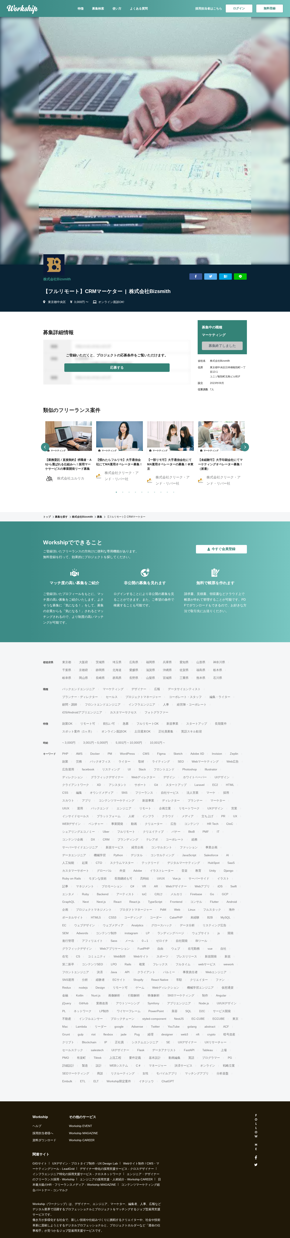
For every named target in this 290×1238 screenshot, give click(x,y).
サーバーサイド (199, 878)
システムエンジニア (145, 1042)
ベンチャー (96, 823)
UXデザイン (215, 808)
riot (93, 1034)
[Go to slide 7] (154, 491)
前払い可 (109, 723)
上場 (224, 1050)
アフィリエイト (92, 940)
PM (110, 753)
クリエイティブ (153, 831)
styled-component (154, 1018)
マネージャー (158, 1065)
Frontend (176, 901)
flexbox (108, 1034)
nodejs (83, 987)
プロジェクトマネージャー (143, 697)
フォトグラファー (156, 712)
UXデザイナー (187, 1042)
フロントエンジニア (75, 972)
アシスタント (118, 784)
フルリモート (126, 831)
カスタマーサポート (75, 870)
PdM (163, 909)
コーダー (156, 917)
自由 (160, 948)
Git (156, 784)
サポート (140, 784)
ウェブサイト (201, 933)
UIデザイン (222, 777)
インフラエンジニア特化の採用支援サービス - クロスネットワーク (76, 1174)
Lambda (81, 1026)
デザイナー (138, 689)
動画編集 (174, 1057)
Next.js (101, 901)
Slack (142, 769)
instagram (131, 933)
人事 (166, 704)
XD (99, 784)
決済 (100, 972)
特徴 (81, 8)
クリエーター (154, 823)
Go (212, 894)
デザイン (169, 777)
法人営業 (192, 792)
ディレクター (171, 800)
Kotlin (79, 995)
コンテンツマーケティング (116, 800)
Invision (217, 753)
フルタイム (183, 964)
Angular (221, 995)
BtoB (191, 831)
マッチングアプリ (197, 1073)
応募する (117, 367)
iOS (220, 886)
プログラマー (211, 1057)
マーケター (217, 800)
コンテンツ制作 (106, 933)
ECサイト (119, 979)
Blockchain (89, 1042)
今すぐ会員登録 (223, 549)
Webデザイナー (176, 886)
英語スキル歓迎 (191, 731)
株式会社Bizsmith (57, 279)
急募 (126, 723)
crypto (211, 1034)
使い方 (117, 8)
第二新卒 (68, 964)
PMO (65, 1057)
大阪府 (83, 662)
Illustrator (211, 769)
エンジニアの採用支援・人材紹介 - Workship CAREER (116, 1179)
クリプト (68, 1042)
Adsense (137, 1026)
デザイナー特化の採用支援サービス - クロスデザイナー (117, 1168)
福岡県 (150, 662)
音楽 (184, 870)
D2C (202, 1011)
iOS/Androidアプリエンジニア (82, 712)
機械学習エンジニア (200, 987)
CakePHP (176, 917)
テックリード (150, 862)
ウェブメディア (113, 925)
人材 (131, 816)
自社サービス (170, 792)
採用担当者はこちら (208, 8)
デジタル (137, 855)
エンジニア (124, 808)
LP (147, 933)
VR (144, 886)
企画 (65, 909)
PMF (206, 831)
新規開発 (211, 956)
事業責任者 (190, 972)
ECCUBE (219, 1018)
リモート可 (87, 723)
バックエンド (100, 808)
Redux (66, 987)
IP (105, 1042)
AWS (79, 753)
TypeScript (155, 901)
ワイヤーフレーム (129, 1011)
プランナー (195, 800)
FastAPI (189, 1050)
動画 (134, 823)
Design (100, 987)
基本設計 (155, 1057)
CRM (106, 839)
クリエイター (199, 979)
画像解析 (114, 995)
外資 (122, 870)
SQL (188, 1011)
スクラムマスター (122, 862)
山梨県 (150, 677)
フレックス (160, 964)
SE (168, 1042)
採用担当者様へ (42, 1133)
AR (156, 886)
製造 (85, 1065)
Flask (140, 1050)
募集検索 (98, 8)
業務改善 (102, 1003)
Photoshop (189, 769)
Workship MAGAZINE (83, 1133)
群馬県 (117, 677)
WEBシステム (119, 1065)
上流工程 (115, 1057)
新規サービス (115, 847)
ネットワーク (83, 1011)
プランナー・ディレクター (80, 697)
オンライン (207, 1065)
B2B (210, 917)
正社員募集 (165, 731)
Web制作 (120, 956)
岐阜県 (66, 677)
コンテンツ (191, 823)
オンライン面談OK (114, 731)
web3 (184, 1034)
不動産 (66, 1018)
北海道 (117, 670)
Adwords (82, 933)
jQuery (66, 1003)
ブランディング (127, 839)
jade (124, 1034)
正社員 (119, 1042)
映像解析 (154, 995)
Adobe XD (197, 753)
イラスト (223, 878)
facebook (88, 769)
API (127, 972)
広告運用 (68, 769)
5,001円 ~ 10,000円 (129, 742)
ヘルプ (36, 1126)
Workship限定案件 (119, 1081)
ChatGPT (168, 1081)
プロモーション (112, 886)
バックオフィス (100, 761)
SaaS (231, 862)
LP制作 (104, 1011)
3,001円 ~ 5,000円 (95, 742)
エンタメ (68, 894)
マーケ (210, 792)
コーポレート (175, 839)
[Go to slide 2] (122, 491)
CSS (65, 792)
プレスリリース (186, 956)
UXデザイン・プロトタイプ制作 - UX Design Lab (85, 1163)
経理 (150, 1034)
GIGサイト (39, 1163)
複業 (142, 964)
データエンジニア (74, 855)
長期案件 (221, 723)
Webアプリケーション (115, 948)
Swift (233, 886)
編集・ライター (220, 697)
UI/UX (161, 878)
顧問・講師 (69, 704)
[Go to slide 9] (166, 491)
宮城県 (167, 677)
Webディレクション (165, 987)
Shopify (138, 979)
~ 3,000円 (68, 742)
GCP (225, 894)
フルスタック (212, 909)
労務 (79, 761)
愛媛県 (133, 670)
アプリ (86, 800)
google (119, 1026)
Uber (106, 831)
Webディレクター (143, 777)
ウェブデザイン (84, 925)
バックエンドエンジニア (78, 689)
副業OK (67, 723)
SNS (124, 792)
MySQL (226, 917)
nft (197, 1034)
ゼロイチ (162, 940)
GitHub (83, 1003)
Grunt (66, 1034)
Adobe (137, 870)
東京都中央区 (57, 302)
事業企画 (211, 847)
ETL (83, 1081)
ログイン (239, 8)
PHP (65, 753)
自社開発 (182, 940)
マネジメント (85, 886)
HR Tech (212, 823)
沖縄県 (167, 670)
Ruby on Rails (71, 878)
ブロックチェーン (122, 1018)
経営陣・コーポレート (192, 704)
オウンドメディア (102, 792)
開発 (231, 933)
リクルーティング (123, 1073)
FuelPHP (143, 948)
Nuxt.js (95, 995)
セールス (112, 697)
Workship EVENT (80, 1126)
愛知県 (184, 662)
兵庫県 (167, 662)
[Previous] (45, 447)
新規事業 (172, 723)
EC (64, 925)
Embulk (67, 1081)
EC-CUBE (198, 1018)
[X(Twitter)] (256, 1165)
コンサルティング (162, 855)
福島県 (200, 670)
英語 (191, 1057)
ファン (220, 979)
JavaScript (189, 855)
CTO (99, 862)
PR (223, 816)
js (219, 933)
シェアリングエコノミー (78, 831)
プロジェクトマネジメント (94, 909)
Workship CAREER (81, 1140)
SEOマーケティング (75, 1073)
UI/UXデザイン (227, 1003)
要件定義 (135, 1057)
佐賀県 (184, 670)
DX (93, 839)
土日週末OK (142, 731)
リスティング (111, 769)
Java (114, 972)
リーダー (101, 1026)
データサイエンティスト (184, 689)
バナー (176, 831)
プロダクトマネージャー (136, 909)
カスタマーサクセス (123, 712)
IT (218, 831)
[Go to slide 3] (128, 491)
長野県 (133, 677)
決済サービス (183, 1065)
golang (192, 1026)
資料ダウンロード (44, 1140)
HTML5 (96, 917)
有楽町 (81, 1057)
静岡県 (100, 670)
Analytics (137, 925)
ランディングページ (170, 933)
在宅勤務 (194, 948)
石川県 (217, 677)
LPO (114, 964)
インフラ (148, 816)
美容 (174, 1011)
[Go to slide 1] (115, 491)
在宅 (65, 956)
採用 (226, 792)
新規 (228, 956)
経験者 (100, 979)
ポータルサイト (72, 917)
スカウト (68, 800)
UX (235, 816)
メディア (188, 816)
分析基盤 (222, 1073)
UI (129, 769)
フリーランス (144, 792)
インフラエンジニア (141, 704)
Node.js (204, 1003)
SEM (65, 933)
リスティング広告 (214, 925)
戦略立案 (229, 1065)
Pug (137, 1034)
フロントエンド (164, 769)
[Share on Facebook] (195, 276)
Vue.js (177, 878)
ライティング (161, 761)
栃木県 (217, 670)
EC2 (215, 784)
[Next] (245, 447)
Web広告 (233, 761)
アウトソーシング (128, 1003)
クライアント (146, 972)
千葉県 (66, 670)
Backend (102, 894)
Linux (191, 909)
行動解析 (134, 995)
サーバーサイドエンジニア (80, 847)
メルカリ (176, 894)
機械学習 (100, 855)
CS (78, 956)
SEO (181, 761)
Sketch (178, 753)
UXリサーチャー (216, 1042)
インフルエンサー (91, 1018)
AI (227, 855)
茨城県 (100, 662)
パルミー (169, 972)
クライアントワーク (75, 784)
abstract (209, 1026)
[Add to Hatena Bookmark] (225, 276)
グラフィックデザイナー (107, 777)
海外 (232, 909)
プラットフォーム (109, 816)
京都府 (83, 670)
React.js (134, 901)
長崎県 (100, 677)
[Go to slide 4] (134, 491)
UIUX (65, 808)
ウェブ (175, 948)
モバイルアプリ (166, 1073)
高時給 (144, 878)
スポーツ (162, 956)
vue (210, 948)
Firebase (196, 894)
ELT (96, 1081)
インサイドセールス (75, 816)
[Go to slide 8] (160, 491)
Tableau (207, 1050)
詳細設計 (68, 1065)
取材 (141, 761)
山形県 (200, 662)
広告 (173, 823)
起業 (85, 862)
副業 (65, 761)
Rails (128, 964)
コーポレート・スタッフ (185, 697)
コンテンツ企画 (72, 839)
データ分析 (187, 925)
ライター (124, 761)
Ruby (85, 894)
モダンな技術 (98, 878)
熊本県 (200, 677)
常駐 (179, 979)
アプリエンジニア (179, 1003)
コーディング (133, 917)
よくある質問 (139, 8)
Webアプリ (202, 886)
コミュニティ (97, 956)
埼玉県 (117, 662)
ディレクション (72, 777)
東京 (235, 1018)
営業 (234, 808)
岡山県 (83, 677)
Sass (114, 940)
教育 (198, 870)
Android (232, 901)
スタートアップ (196, 723)
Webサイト (141, 956)
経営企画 (137, 847)
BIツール (201, 940)
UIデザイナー (120, 1050)
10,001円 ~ (157, 742)
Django (228, 870)
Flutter (214, 901)
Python (118, 855)
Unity (212, 870)
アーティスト (125, 894)
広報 (157, 689)
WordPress (127, 753)
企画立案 (165, 808)
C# (132, 886)
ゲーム (139, 987)
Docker (95, 753)
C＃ (138, 1065)
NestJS (179, 1018)
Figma (161, 753)
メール (129, 940)
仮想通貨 (228, 987)
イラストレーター (162, 870)
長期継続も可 (123, 878)
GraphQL (68, 901)
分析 (85, 979)
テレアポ (152, 839)
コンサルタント (161, 847)
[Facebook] (256, 1158)
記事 (65, 886)
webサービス (207, 964)
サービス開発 (222, 1011)
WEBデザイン (71, 823)
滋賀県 (150, 670)
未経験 (194, 917)
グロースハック (161, 925)
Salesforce (211, 855)
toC (144, 894)
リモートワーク (189, 808)
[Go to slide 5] (141, 491)
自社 (223, 948)
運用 (80, 808)
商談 (100, 1073)
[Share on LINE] (240, 276)
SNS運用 (68, 979)
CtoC (229, 823)
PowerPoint (156, 1011)
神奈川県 (219, 662)
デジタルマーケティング (183, 862)
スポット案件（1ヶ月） (78, 731)
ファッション (189, 847)
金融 (65, 995)
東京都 (66, 662)
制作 (205, 995)
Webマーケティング (205, 761)
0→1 (145, 940)
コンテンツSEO (92, 964)
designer (167, 1034)
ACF (226, 1026)
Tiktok (97, 1057)
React (117, 901)
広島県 (133, 662)
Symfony (153, 1003)
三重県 (184, 677)
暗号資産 (229, 1034)
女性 (145, 1073)
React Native (159, 979)
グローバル (104, 870)
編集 (79, 792)
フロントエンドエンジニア (103, 704)
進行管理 (68, 940)
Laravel (199, 784)
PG (230, 1057)
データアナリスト (164, 1050)
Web (177, 909)
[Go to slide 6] (147, 491)
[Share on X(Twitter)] (210, 276)
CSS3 (112, 917)
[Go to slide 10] (173, 491)
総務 (194, 839)
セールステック (72, 1050)
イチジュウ (146, 1081)
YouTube (174, 1026)
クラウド (168, 816)
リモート (145, 808)
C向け (159, 894)
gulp (80, 1034)
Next (86, 901)
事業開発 (117, 823)
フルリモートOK (148, 723)
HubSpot (214, 862)
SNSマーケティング (181, 995)
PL (64, 1011)
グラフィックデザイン (77, 948)
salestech (97, 1050)
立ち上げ (207, 816)
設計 (99, 1065)
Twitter (155, 1026)
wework (229, 964)
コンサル (196, 901)
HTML (230, 784)
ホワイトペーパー (195, 777)
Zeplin (234, 753)
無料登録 (270, 8)
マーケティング (113, 689)
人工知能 (68, 862)
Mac (65, 1026)
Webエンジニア (216, 972)
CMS (146, 753)
